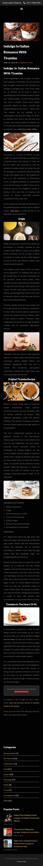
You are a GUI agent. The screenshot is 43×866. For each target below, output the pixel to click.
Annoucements (10, 753)
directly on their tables (28, 129)
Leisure (6, 774)
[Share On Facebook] (6, 861)
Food (30, 62)
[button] (22, 9)
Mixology (8, 779)
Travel (6, 790)
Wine (6, 800)
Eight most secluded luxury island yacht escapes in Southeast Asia (26, 843)
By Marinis (22, 62)
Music (6, 785)
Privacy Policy (21, 861)
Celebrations (9, 764)
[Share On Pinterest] (13, 861)
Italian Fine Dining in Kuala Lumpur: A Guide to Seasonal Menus (26, 818)
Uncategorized (10, 795)
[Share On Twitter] (9, 861)
